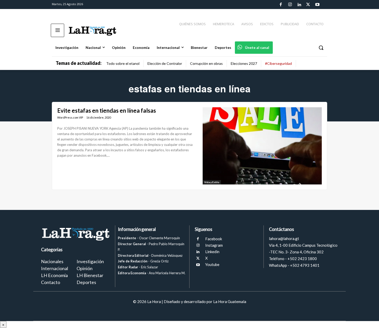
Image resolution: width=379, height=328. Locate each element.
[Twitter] (308, 4)
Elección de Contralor (164, 63)
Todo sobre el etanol (122, 63)
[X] (198, 258)
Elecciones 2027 (244, 63)
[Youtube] (317, 4)
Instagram (214, 245)
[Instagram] (290, 4)
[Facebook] (281, 4)
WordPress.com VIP (70, 117)
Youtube (212, 264)
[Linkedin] (299, 4)
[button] (321, 47)
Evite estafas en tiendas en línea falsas (106, 110)
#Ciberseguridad (278, 63)
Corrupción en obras (206, 63)
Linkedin (212, 251)
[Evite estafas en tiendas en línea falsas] (262, 145)
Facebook (213, 238)
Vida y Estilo (211, 182)
